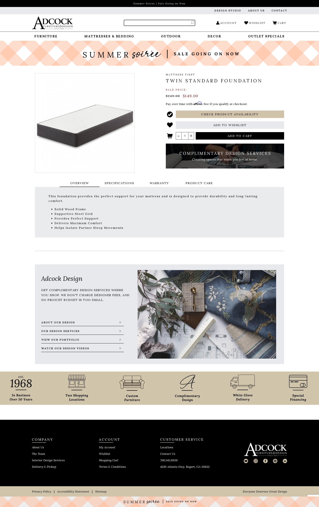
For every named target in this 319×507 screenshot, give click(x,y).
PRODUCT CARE (199, 183)
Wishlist (104, 454)
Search (192, 22)
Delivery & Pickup (44, 467)
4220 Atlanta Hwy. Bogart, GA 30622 (185, 467)
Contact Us (167, 454)
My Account (107, 447)
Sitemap (100, 491)
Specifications (119, 183)
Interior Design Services (48, 460)
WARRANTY (159, 183)
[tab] (80, 183)
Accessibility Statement (73, 491)
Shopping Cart (108, 460)
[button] (230, 114)
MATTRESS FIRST (180, 74)
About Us (38, 447)
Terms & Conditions (112, 467)
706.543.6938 (169, 460)
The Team (38, 454)
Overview (79, 183)
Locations (166, 447)
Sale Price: (176, 89)
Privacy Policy (41, 491)
